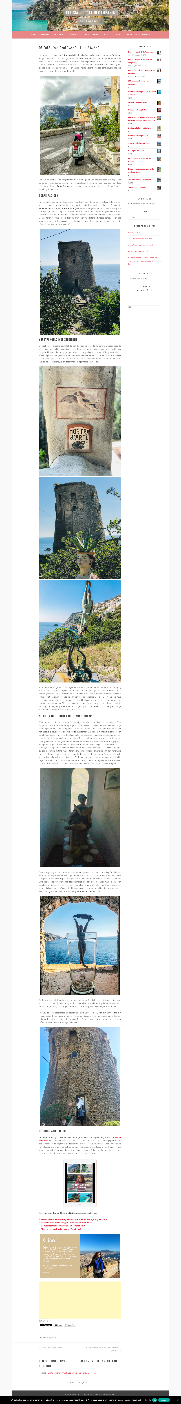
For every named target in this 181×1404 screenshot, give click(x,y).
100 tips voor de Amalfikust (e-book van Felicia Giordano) (72, 1372)
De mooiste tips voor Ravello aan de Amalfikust (63, 1225)
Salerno (45, 34)
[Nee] (177, 1400)
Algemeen (52, 1338)
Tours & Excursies (89, 34)
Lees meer (164, 1400)
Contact (146, 34)
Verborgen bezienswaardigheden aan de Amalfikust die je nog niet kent (74, 1219)
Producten (132, 34)
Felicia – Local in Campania (90, 12)
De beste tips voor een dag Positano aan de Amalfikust (66, 1222)
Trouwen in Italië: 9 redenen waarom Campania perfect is (103, 1348)
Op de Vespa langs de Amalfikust (140, 245)
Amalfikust (59, 34)
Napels (73, 34)
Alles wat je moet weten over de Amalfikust (61, 1229)
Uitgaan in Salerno (135, 232)
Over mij (117, 34)
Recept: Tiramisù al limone (138, 251)
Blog (106, 34)
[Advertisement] (80, 1300)
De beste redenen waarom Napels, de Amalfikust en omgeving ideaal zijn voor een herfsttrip (144, 261)
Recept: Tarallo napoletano (51, 1348)
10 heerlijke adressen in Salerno (140, 238)
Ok (154, 1400)
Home (33, 34)
